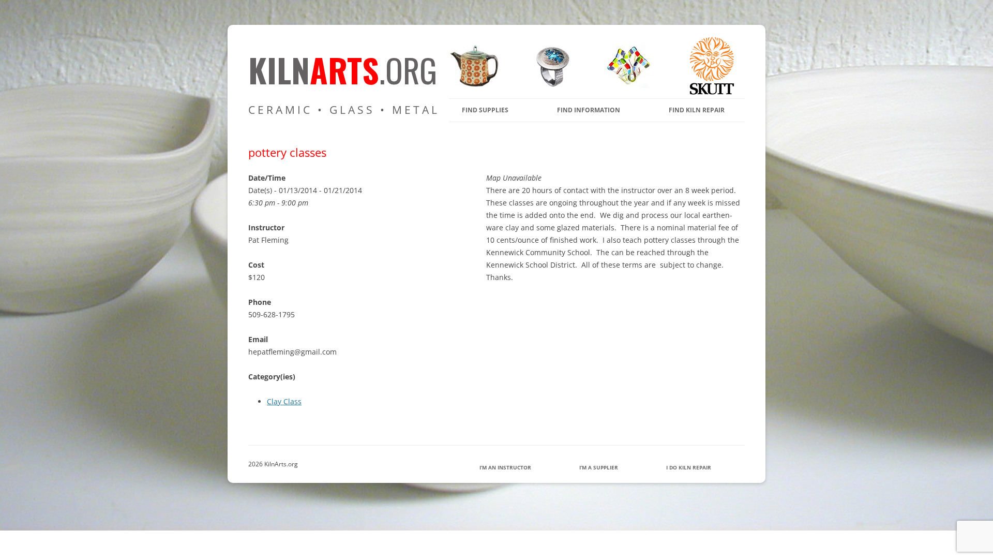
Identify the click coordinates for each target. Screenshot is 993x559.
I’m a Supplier (598, 467)
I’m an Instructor (505, 467)
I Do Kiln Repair (688, 467)
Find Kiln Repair (697, 110)
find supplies (485, 110)
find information (588, 110)
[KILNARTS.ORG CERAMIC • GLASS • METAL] (549, 85)
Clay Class (284, 401)
